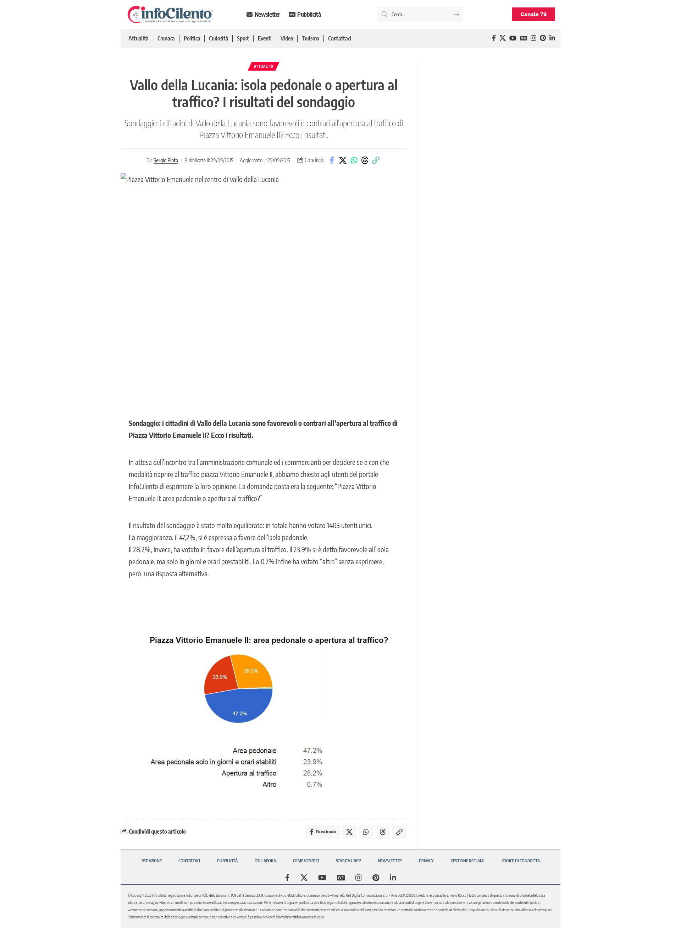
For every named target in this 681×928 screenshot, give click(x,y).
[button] (376, 160)
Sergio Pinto (166, 160)
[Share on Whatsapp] (354, 160)
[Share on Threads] (365, 160)
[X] (503, 38)
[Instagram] (533, 38)
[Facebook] (494, 38)
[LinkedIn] (552, 38)
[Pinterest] (543, 38)
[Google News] (523, 38)
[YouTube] (513, 38)
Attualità (263, 66)
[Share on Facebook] (332, 160)
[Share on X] (343, 160)
